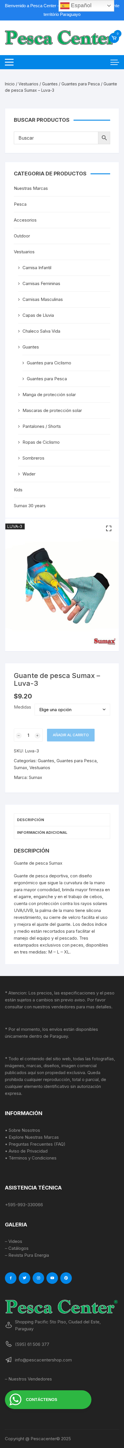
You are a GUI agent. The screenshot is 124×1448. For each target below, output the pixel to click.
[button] (108, 528)
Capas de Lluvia (38, 315)
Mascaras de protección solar (52, 410)
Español (80, 5)
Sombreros (33, 458)
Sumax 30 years (30, 505)
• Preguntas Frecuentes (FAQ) (35, 1144)
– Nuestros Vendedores (28, 1379)
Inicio (10, 83)
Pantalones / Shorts (41, 426)
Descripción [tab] (30, 819)
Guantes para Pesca (80, 83)
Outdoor (22, 236)
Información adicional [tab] (42, 832)
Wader (28, 474)
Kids (18, 489)
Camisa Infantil (36, 267)
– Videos (13, 1241)
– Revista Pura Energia (27, 1255)
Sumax (20, 767)
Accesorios (25, 220)
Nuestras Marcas (31, 188)
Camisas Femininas (41, 283)
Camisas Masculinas (42, 299)
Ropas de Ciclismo (41, 442)
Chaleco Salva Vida (41, 331)
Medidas (22, 707)
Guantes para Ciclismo (49, 363)
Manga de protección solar (49, 394)
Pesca (20, 204)
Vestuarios (28, 83)
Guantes (50, 83)
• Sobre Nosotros (22, 1130)
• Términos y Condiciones (31, 1158)
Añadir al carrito (71, 735)
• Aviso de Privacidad (26, 1151)
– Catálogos (17, 1248)
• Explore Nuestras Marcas (32, 1137)
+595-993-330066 (24, 1204)
